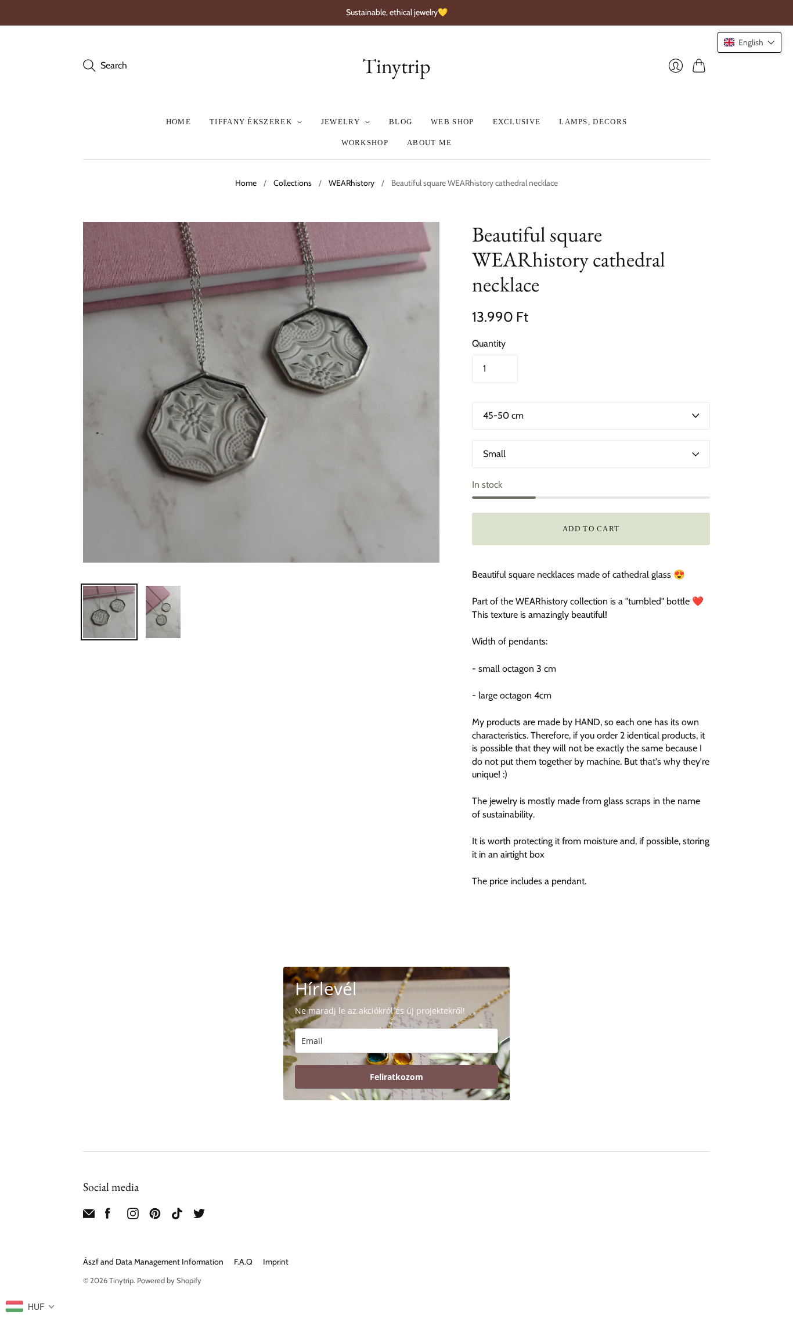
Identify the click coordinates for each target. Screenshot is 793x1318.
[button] (749, 42)
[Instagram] (133, 1216)
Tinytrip (396, 66)
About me (429, 142)
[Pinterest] (155, 1216)
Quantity (489, 343)
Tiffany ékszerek (251, 121)
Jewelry (340, 121)
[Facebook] (107, 1216)
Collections (292, 183)
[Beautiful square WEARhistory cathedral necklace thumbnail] (109, 612)
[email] (89, 1216)
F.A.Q (243, 1261)
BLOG (400, 121)
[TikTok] (177, 1216)
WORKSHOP (364, 142)
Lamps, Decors (593, 121)
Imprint (276, 1261)
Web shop (452, 121)
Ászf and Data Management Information (153, 1261)
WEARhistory (351, 183)
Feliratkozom (396, 1076)
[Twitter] (199, 1216)
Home (178, 121)
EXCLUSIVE (517, 121)
